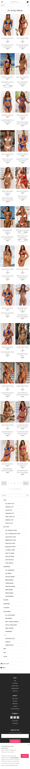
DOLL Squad (15, 721)
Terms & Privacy (14, 758)
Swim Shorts (9, 563)
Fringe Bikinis (9, 593)
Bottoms (6, 527)
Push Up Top (9, 523)
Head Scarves (9, 628)
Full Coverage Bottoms (12, 534)
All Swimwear (9, 570)
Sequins (5, 600)
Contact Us (15, 691)
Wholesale (15, 704)
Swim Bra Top (9, 513)
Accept (25, 756)
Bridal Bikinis (9, 580)
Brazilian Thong (10, 547)
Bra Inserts (8, 618)
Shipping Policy (15, 688)
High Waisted (9, 560)
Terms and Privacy (15, 709)
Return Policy (15, 686)
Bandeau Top (9, 520)
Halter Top (8, 510)
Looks (5, 657)
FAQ (15, 681)
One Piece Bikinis (10, 587)
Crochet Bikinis (10, 577)
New (4, 649)
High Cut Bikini (9, 553)
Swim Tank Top (10, 517)
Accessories (7, 612)
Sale (4, 653)
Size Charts (15, 683)
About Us (15, 701)
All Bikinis (8, 574)
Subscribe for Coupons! (15, 732)
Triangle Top (9, 507)
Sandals (7, 642)
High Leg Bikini (9, 557)
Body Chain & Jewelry (12, 622)
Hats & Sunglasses (11, 625)
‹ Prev (4, 483)
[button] (4, 664)
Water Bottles (10, 639)
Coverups (6, 608)
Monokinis (6, 604)
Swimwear (6, 567)
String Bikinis (9, 583)
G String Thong (10, 550)
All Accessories (10, 615)
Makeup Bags (9, 645)
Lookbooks (15, 723)
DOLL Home (15, 698)
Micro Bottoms (10, 543)
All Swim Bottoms (11, 530)
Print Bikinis (9, 590)
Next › (26, 483)
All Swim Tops (9, 504)
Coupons (15, 706)
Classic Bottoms (10, 537)
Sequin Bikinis (9, 596)
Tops (4, 500)
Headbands (8, 632)
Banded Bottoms (10, 540)
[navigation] (2, 1)
